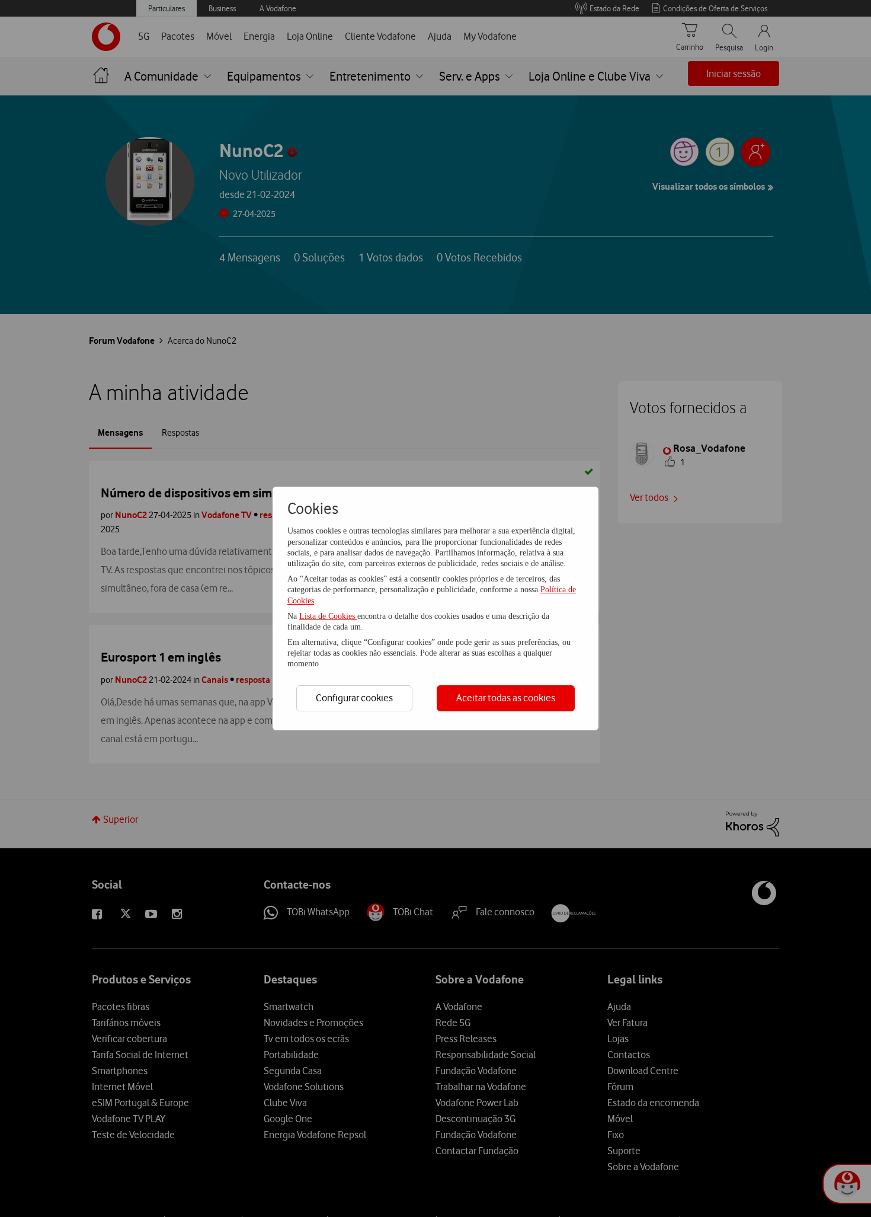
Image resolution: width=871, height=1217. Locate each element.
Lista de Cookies (328, 616)
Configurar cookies (354, 698)
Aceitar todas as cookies (505, 698)
